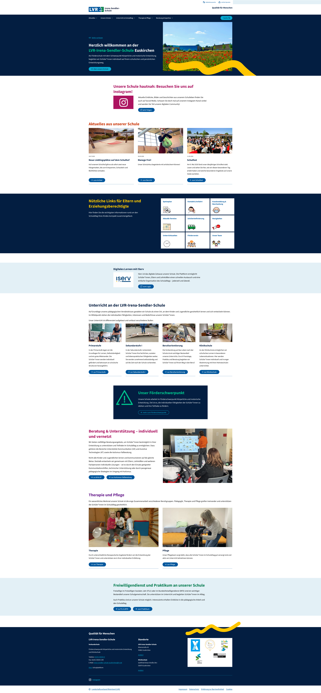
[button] (209, 2)
